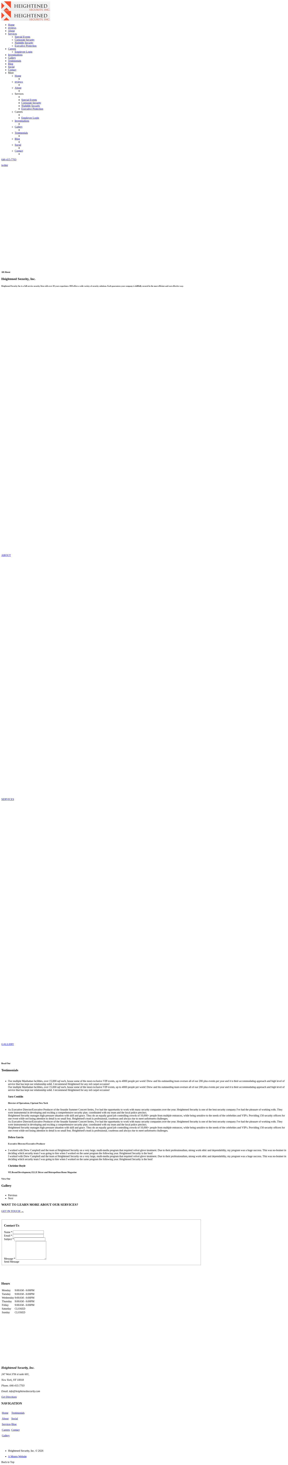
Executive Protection (25, 45)
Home (11, 24)
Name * (8, 1232)
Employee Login (23, 51)
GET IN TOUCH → (12, 1211)
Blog (10, 63)
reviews (12, 27)
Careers (6, 1429)
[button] (8, 159)
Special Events (22, 36)
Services (6, 1424)
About (11, 30)
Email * (8, 1235)
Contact (12, 69)
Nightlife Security (24, 42)
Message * (9, 1258)
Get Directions (9, 1396)
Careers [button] (12, 48)
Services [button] (12, 33)
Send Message (11, 1261)
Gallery (12, 57)
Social (11, 66)
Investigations (15, 54)
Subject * (9, 1239)
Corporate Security (24, 39)
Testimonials (14, 60)
